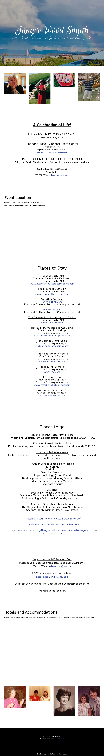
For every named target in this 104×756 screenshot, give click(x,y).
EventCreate (60, 739)
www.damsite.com (52, 322)
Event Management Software (47, 754)
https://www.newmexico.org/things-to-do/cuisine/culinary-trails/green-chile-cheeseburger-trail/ (52, 531)
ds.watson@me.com (60, 175)
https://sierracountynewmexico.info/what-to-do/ (52, 518)
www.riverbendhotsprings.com (52, 385)
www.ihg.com (52, 372)
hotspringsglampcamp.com (52, 346)
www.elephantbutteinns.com (52, 294)
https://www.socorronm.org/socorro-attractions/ (52, 524)
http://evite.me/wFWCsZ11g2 (52, 576)
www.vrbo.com (52, 309)
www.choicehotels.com (52, 361)
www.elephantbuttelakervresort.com (52, 152)
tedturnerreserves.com (52, 395)
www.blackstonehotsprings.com (52, 335)
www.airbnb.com (52, 301)
